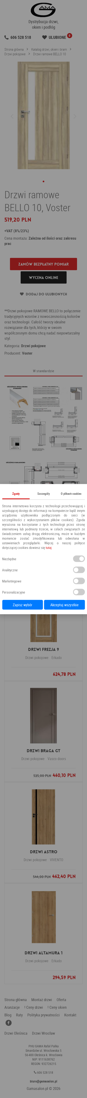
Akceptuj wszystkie (64, 604)
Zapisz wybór (22, 604)
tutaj (49, 547)
